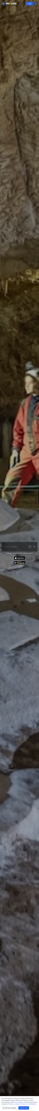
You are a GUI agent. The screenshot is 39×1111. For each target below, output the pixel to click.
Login (29, 3)
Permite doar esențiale (9, 1108)
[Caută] (30, 547)
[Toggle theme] (36, 3)
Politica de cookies (13, 1104)
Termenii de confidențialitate (28, 1104)
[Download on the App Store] (19, 558)
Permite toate (24, 1108)
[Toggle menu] (3, 3)
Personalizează (19, 1102)
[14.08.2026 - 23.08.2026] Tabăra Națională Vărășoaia (19, 553)
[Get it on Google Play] (19, 563)
